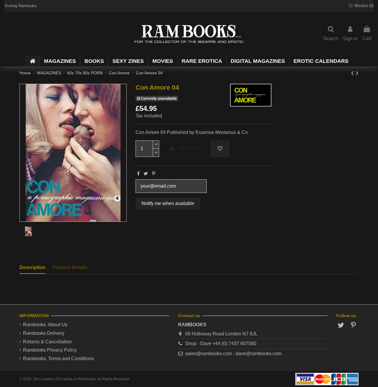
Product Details (70, 267)
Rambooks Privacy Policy (50, 349)
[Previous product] (353, 73)
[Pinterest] (153, 173)
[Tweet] (146, 173)
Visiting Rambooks (20, 6)
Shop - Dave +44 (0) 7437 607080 (220, 343)
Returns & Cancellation (47, 341)
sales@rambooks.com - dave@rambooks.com (233, 353)
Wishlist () (363, 6)
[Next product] (357, 73)
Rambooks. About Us (45, 324)
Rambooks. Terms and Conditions (58, 358)
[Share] (138, 173)
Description (32, 267)
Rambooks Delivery (43, 333)
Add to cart (189, 148)
